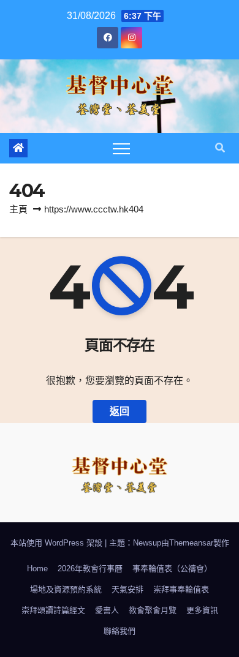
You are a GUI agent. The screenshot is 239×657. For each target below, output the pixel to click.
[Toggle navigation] (121, 148)
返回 (119, 411)
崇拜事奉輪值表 (181, 589)
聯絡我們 (119, 631)
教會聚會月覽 (152, 610)
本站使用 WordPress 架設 (57, 542)
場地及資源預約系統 (66, 589)
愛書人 (107, 610)
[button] (220, 148)
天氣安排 (127, 589)
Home (37, 568)
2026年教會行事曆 (90, 568)
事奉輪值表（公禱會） (172, 568)
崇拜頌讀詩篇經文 (53, 610)
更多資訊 (202, 610)
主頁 (18, 209)
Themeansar (191, 542)
